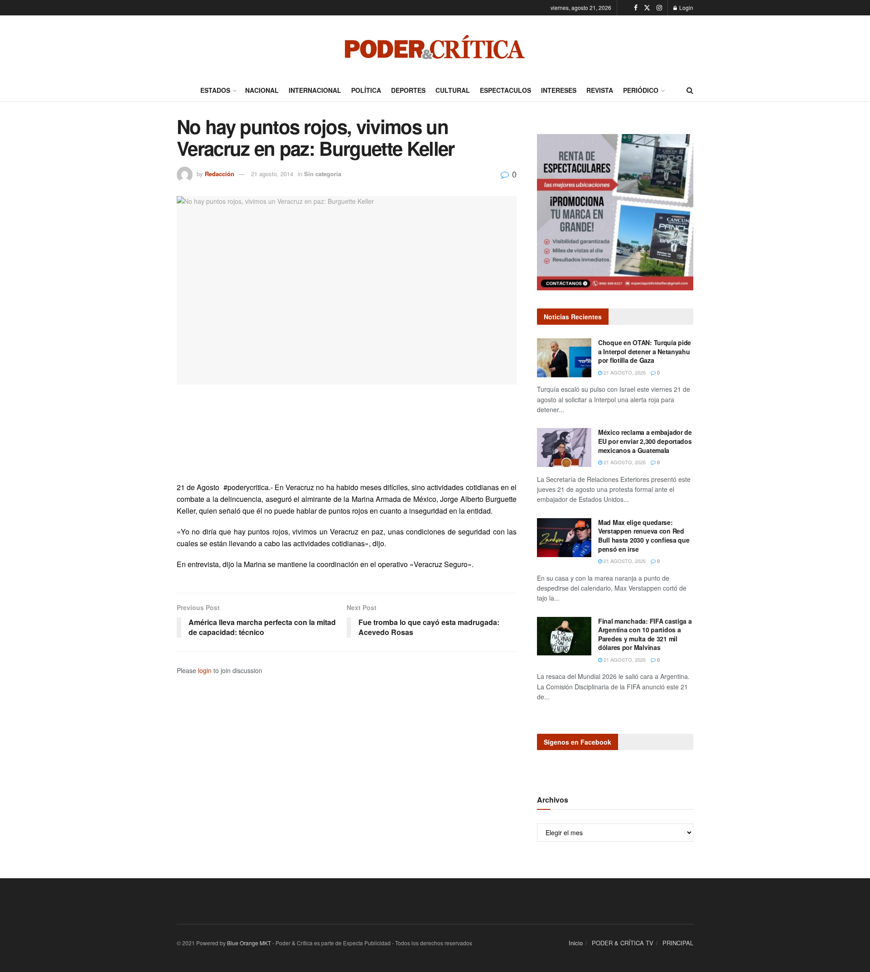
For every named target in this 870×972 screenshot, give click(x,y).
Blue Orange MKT (249, 943)
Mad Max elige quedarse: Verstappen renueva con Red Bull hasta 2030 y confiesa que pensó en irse (644, 535)
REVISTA (599, 90)
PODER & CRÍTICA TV (622, 942)
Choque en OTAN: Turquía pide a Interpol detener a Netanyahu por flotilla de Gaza (644, 351)
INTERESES (558, 90)
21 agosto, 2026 (624, 372)
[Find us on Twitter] (647, 7)
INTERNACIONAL (315, 90)
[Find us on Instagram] (659, 7)
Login (685, 7)
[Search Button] (689, 90)
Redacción (219, 173)
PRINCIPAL (677, 942)
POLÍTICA (366, 90)
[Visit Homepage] (435, 47)
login (205, 670)
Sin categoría (322, 173)
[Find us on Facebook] (636, 7)
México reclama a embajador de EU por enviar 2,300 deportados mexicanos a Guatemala (645, 441)
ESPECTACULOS (505, 90)
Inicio (576, 942)
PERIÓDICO (640, 90)
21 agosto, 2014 (272, 173)
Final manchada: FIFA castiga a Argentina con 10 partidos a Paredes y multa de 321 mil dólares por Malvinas (645, 634)
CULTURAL (452, 90)
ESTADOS (215, 90)
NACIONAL (262, 90)
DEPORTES (408, 90)
